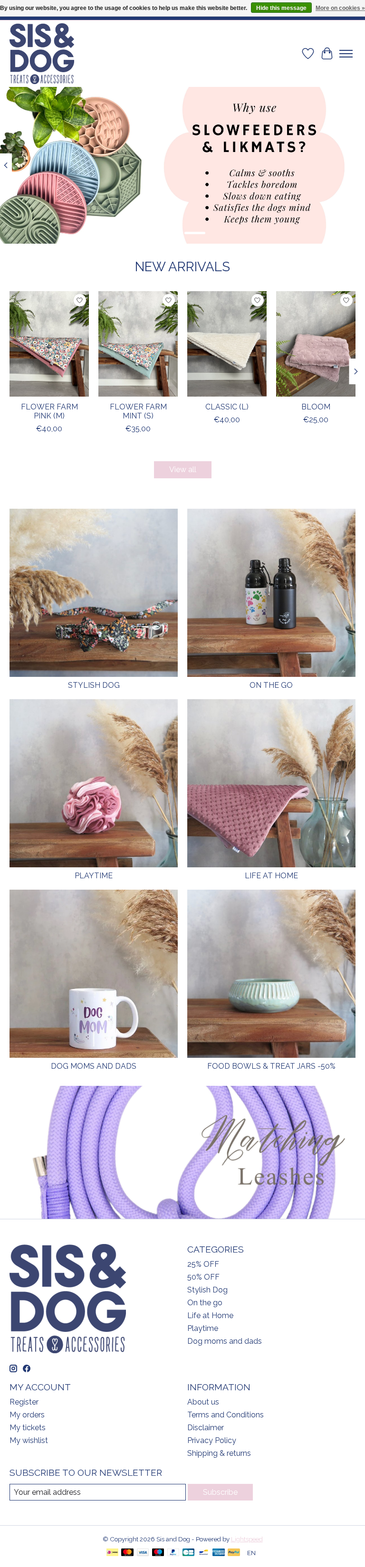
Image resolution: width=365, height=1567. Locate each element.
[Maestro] (158, 1553)
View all (182, 469)
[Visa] (143, 1553)
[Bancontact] (204, 1553)
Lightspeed (247, 1539)
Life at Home (271, 875)
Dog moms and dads (93, 1066)
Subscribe (220, 1492)
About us (203, 1401)
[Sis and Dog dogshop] (42, 53)
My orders (27, 1414)
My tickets (28, 1427)
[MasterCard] (127, 1553)
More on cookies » (340, 8)
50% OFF (203, 1277)
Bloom (315, 406)
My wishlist (29, 1440)
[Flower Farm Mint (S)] (138, 344)
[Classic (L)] (227, 344)
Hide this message (281, 8)
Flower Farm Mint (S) (138, 411)
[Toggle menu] (345, 53)
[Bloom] (315, 344)
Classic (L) (227, 406)
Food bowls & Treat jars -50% (271, 1066)
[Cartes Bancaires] (188, 1553)
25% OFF (203, 1264)
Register (24, 1401)
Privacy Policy (211, 1440)
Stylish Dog (94, 685)
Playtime (94, 875)
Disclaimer (205, 1427)
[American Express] (218, 1553)
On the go (271, 685)
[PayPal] (173, 1553)
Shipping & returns (219, 1453)
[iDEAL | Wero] (112, 1553)
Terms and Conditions (225, 1414)
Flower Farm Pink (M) (49, 411)
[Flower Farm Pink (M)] (49, 344)
